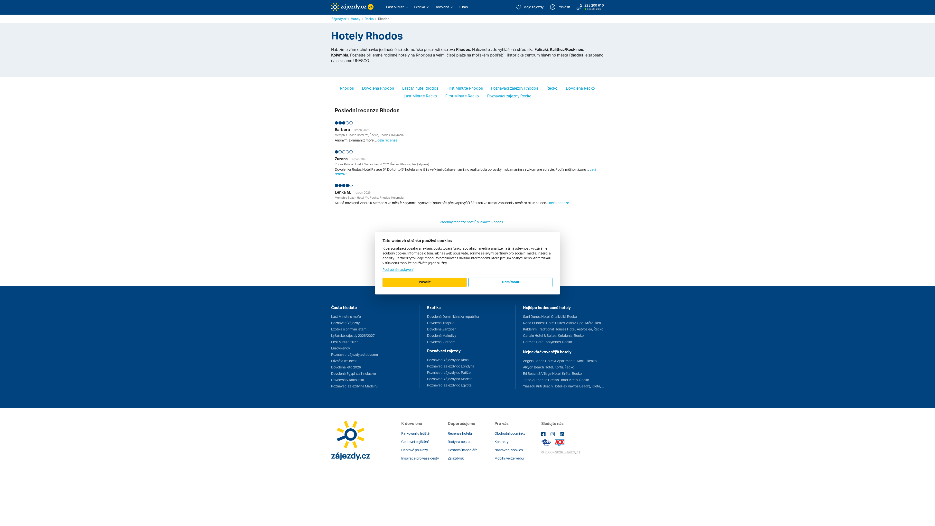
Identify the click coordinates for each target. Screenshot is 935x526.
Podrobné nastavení (398, 269)
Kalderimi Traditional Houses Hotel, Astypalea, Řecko (563, 329)
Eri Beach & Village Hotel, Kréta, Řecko (552, 373)
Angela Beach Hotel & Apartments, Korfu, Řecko (560, 361)
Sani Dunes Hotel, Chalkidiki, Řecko (550, 316)
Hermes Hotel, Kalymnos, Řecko (547, 342)
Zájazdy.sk (456, 458)
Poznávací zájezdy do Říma (448, 360)
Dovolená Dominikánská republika (453, 316)
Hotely (355, 19)
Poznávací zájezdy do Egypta (449, 385)
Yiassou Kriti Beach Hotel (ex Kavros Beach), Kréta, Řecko (563, 386)
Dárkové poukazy (414, 450)
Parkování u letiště (415, 433)
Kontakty (501, 442)
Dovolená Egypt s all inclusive (353, 373)
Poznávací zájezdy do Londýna (450, 366)
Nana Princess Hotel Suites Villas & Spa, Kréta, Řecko (563, 323)
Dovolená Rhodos (378, 88)
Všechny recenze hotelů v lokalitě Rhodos (471, 222)
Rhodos (347, 88)
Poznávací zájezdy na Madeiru (354, 386)
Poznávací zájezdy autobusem (354, 354)
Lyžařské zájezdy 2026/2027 (353, 335)
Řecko (369, 19)
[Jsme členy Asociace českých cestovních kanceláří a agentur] (548, 442)
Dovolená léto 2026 (346, 367)
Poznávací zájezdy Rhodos (514, 88)
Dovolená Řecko (580, 88)
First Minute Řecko (462, 96)
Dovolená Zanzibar (441, 329)
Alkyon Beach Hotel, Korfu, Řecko (548, 367)
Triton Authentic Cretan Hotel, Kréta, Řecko (556, 380)
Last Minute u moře (346, 316)
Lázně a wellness (344, 361)
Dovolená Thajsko (440, 323)
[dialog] (467, 263)
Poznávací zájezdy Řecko (509, 96)
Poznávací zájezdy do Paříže (449, 372)
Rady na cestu (459, 442)
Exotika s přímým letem (348, 329)
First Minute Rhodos (465, 88)
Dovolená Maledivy (441, 335)
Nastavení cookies (509, 450)
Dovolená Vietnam (441, 342)
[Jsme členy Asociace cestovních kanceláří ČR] (559, 442)
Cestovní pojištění (415, 442)
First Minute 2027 (344, 342)
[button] (397, 7)
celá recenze (387, 140)
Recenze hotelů (460, 433)
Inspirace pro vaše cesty (420, 458)
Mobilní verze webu (509, 458)
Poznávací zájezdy (345, 323)
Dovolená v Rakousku (347, 380)
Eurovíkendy (340, 348)
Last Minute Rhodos (420, 88)
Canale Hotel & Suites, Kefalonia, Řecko (553, 335)
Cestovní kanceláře (462, 450)
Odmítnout (510, 282)
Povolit (424, 282)
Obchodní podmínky (510, 433)
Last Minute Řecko (420, 96)
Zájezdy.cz (339, 19)
